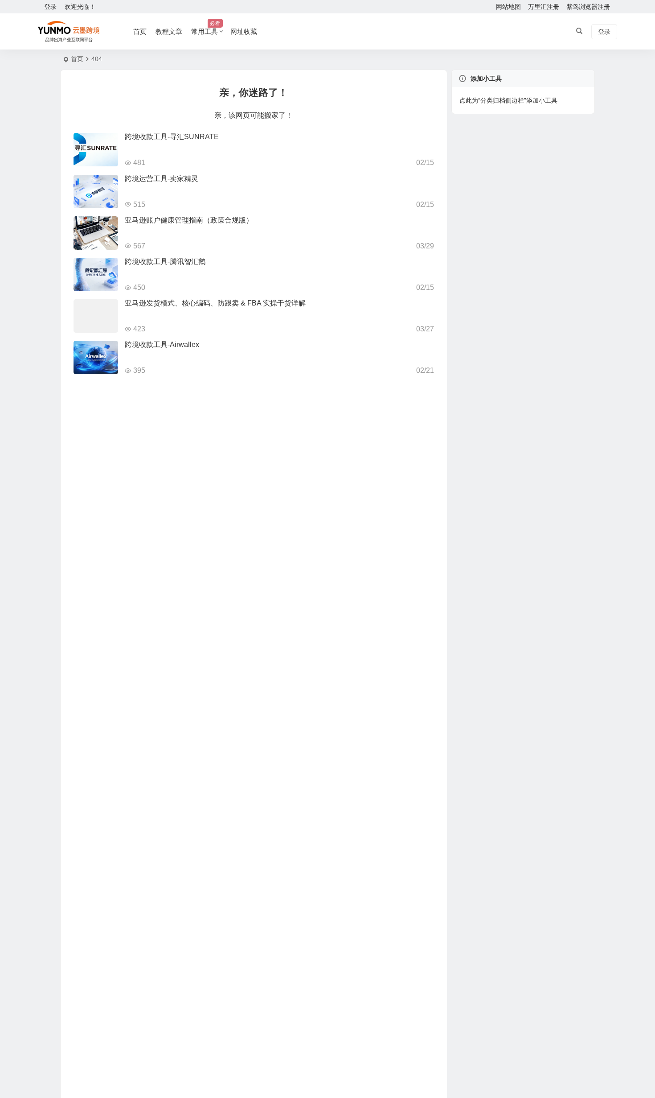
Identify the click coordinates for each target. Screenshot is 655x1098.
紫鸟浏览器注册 (588, 6)
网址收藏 (243, 31)
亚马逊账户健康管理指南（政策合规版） (189, 220)
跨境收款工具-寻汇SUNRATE (172, 136)
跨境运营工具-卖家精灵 (161, 178)
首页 (140, 31)
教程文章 (169, 31)
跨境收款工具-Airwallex (162, 344)
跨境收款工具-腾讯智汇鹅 (165, 261)
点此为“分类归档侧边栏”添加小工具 (508, 100)
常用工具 (206, 28)
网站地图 (508, 6)
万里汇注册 (543, 6)
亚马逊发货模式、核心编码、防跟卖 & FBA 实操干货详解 (215, 303)
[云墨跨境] (68, 32)
